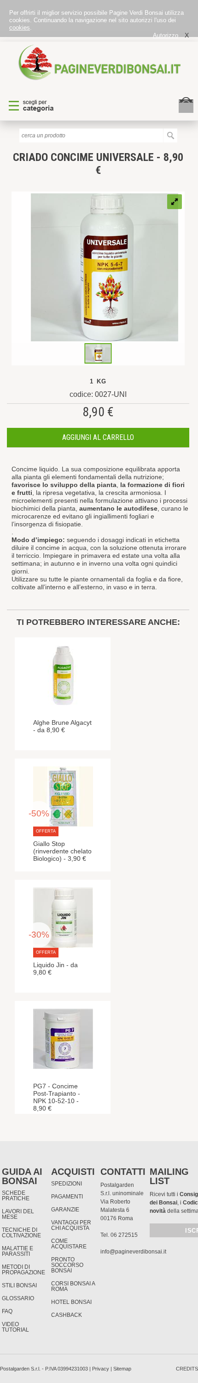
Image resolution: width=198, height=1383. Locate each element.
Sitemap (122, 1368)
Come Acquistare (69, 1244)
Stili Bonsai (19, 1285)
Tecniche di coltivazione (21, 1233)
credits (187, 1368)
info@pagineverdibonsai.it (133, 1251)
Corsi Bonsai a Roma (73, 1286)
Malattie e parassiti (17, 1251)
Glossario (18, 1298)
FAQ (7, 1311)
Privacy (100, 1368)
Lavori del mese (18, 1214)
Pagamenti (67, 1196)
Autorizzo (165, 35)
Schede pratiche (15, 1196)
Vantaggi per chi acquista (71, 1225)
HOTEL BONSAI (71, 1302)
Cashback (66, 1315)
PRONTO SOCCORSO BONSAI (67, 1265)
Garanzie (65, 1209)
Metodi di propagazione (23, 1270)
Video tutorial (15, 1327)
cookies (19, 27)
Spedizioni (66, 1183)
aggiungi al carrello (98, 437)
